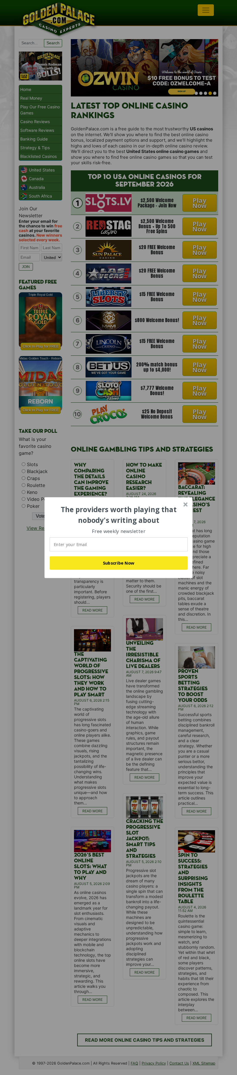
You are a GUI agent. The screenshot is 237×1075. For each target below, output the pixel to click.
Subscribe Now (119, 563)
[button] (119, 514)
